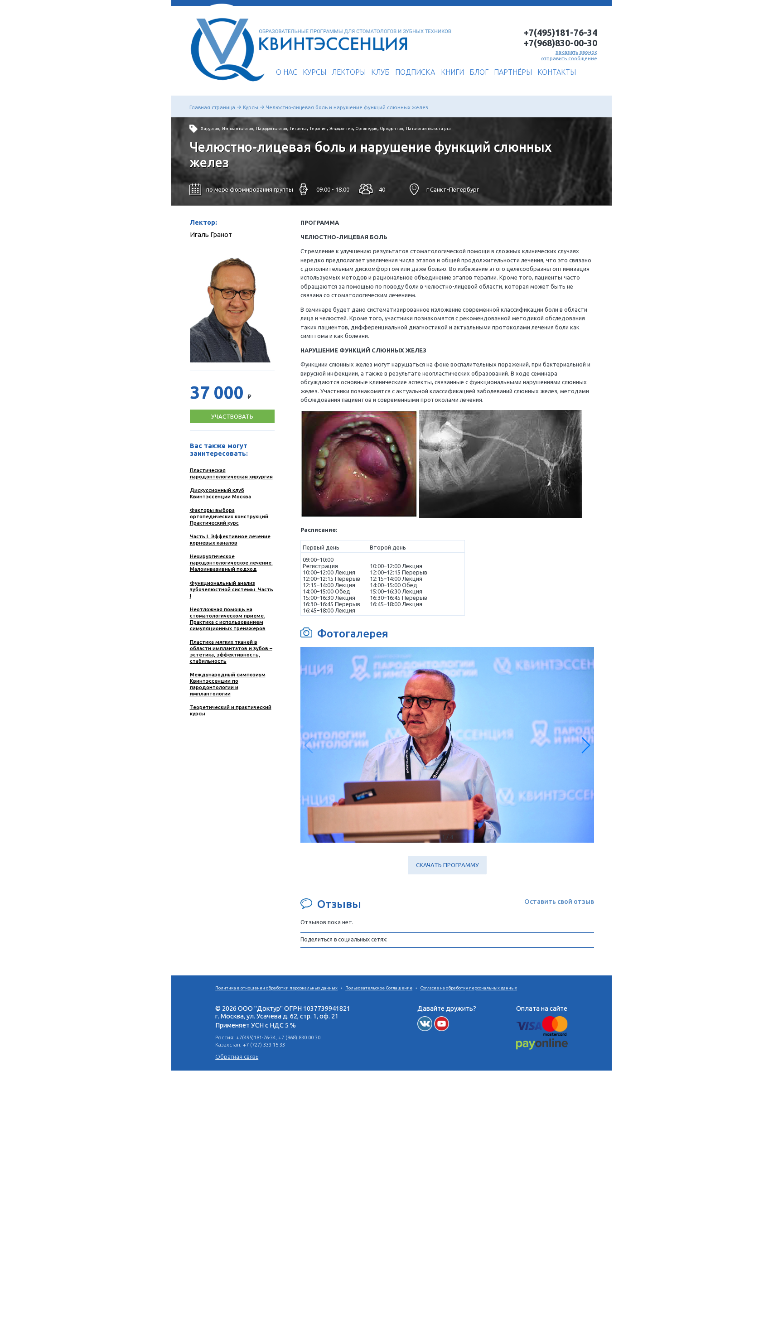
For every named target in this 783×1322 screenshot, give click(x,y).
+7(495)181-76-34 (560, 33)
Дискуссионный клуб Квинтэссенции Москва (220, 493)
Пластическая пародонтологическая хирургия (231, 473)
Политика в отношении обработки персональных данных (276, 987)
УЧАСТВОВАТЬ (232, 416)
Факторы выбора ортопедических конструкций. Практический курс (230, 516)
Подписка (415, 72)
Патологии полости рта (428, 128)
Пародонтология (271, 128)
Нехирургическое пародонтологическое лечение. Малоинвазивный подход (231, 562)
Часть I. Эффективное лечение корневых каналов (230, 539)
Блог (478, 72)
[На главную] (225, 85)
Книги (452, 72)
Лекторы (349, 72)
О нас (286, 72)
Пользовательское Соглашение (378, 987)
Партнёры (513, 72)
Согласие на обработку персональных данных (468, 987)
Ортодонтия (391, 128)
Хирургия (210, 128)
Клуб (380, 72)
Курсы (314, 72)
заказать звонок (576, 52)
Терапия (318, 128)
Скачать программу (447, 865)
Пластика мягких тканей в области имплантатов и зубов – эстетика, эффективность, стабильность (231, 651)
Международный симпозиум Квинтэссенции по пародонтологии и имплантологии (228, 683)
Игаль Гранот (211, 234)
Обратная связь (236, 1056)
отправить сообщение (569, 58)
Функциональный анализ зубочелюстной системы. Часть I (231, 589)
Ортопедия (366, 128)
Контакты (556, 72)
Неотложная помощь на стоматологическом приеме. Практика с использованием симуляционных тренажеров (228, 618)
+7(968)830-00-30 (560, 43)
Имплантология (237, 128)
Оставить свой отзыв (559, 901)
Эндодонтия (341, 128)
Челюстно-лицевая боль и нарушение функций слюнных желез (347, 107)
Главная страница (212, 107)
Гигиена (298, 128)
